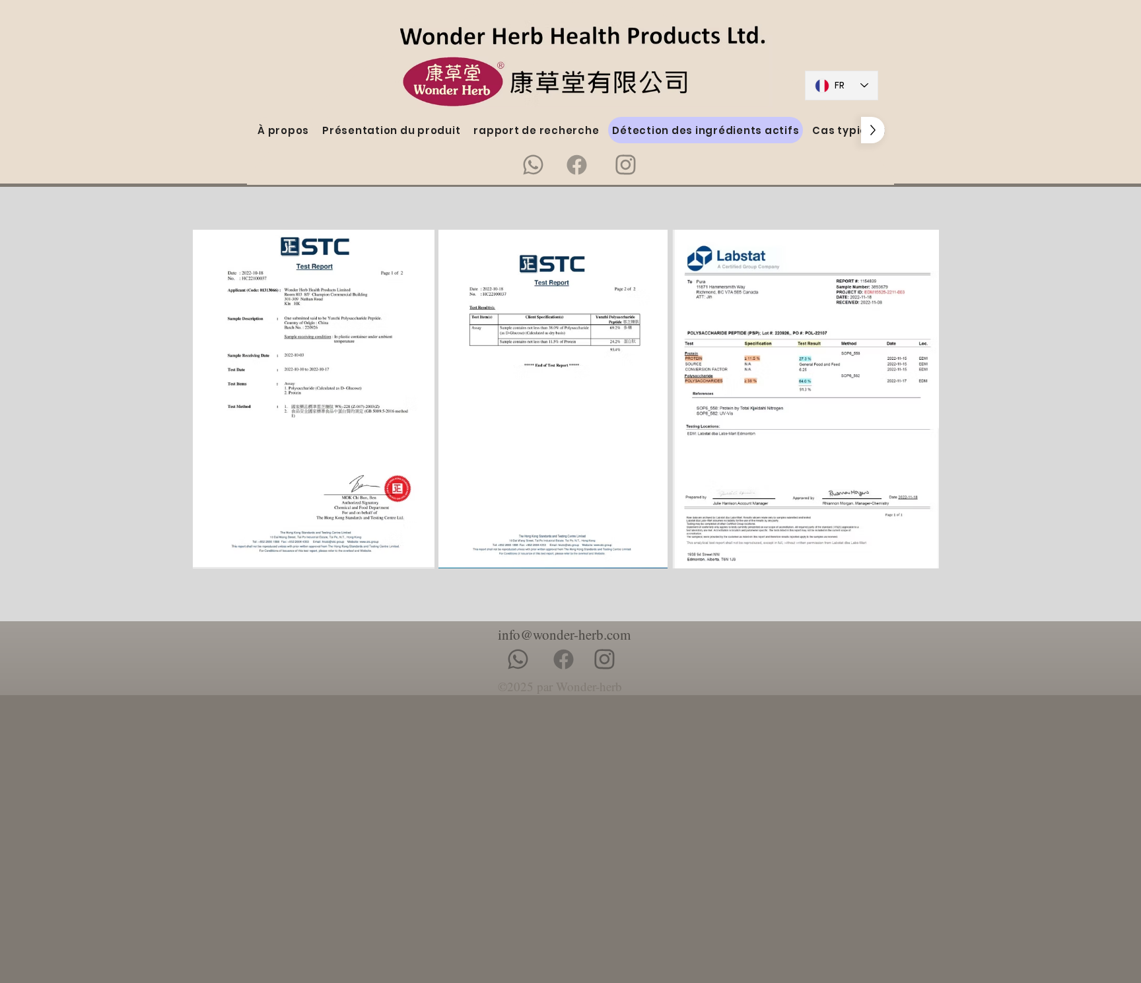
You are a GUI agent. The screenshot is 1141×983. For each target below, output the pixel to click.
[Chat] (533, 164)
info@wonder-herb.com (564, 634)
